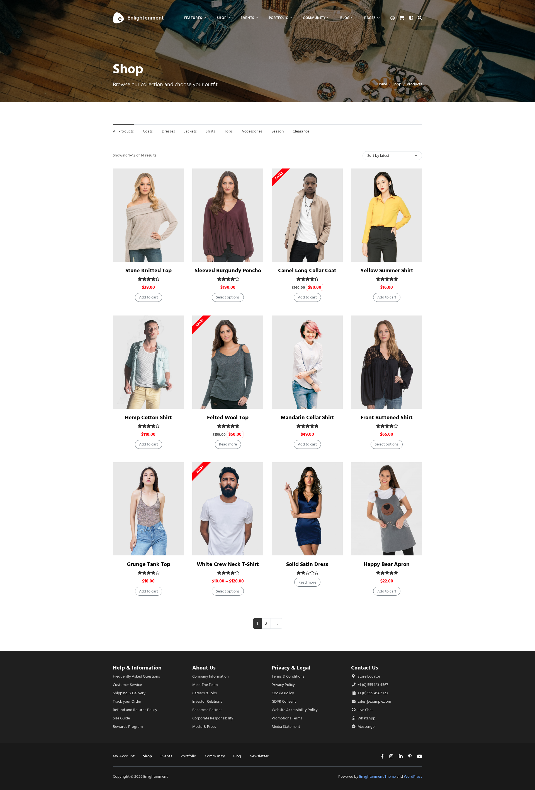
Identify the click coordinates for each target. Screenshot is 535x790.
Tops (228, 131)
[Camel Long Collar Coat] (307, 215)
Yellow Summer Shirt (386, 270)
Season (277, 131)
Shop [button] (221, 18)
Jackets (190, 131)
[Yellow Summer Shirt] (386, 215)
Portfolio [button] (278, 18)
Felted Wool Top (228, 417)
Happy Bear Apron (387, 564)
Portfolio (188, 756)
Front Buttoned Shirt (387, 417)
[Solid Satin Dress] (307, 508)
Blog (237, 756)
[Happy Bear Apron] (386, 508)
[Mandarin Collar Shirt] (307, 362)
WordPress (413, 776)
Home (382, 84)
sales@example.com (374, 701)
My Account (124, 756)
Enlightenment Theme (377, 776)
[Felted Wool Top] (227, 362)
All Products (123, 131)
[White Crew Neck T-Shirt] (227, 508)
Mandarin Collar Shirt (307, 417)
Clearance (301, 131)
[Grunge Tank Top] (148, 508)
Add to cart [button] (148, 297)
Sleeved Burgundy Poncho (228, 270)
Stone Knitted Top (148, 270)
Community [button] (314, 18)
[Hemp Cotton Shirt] (148, 362)
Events (166, 756)
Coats (148, 131)
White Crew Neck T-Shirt (228, 564)
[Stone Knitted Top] (148, 215)
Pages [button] (370, 18)
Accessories (252, 131)
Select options (228, 297)
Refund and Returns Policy (135, 709)
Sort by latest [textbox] (378, 155)
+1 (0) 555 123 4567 (372, 684)
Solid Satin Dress (307, 564)
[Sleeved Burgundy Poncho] (227, 215)
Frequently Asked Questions (136, 676)
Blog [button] (345, 18)
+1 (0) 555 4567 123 (372, 693)
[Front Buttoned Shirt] (386, 362)
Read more (228, 444)
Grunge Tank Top (148, 564)
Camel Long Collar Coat (307, 270)
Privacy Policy (283, 684)
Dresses (168, 131)
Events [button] (247, 18)
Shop (397, 84)
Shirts (210, 131)
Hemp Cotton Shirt (148, 417)
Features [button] (193, 18)
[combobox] (392, 155)
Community (215, 756)
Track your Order (127, 701)
